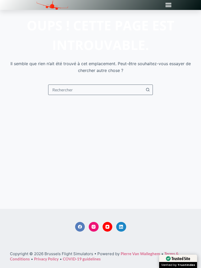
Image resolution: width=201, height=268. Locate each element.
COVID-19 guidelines (82, 258)
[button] (169, 5)
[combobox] (95, 90)
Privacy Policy (46, 258)
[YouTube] (108, 227)
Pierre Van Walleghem (140, 253)
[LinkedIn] (121, 227)
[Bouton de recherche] (148, 90)
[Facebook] (80, 227)
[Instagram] (94, 227)
